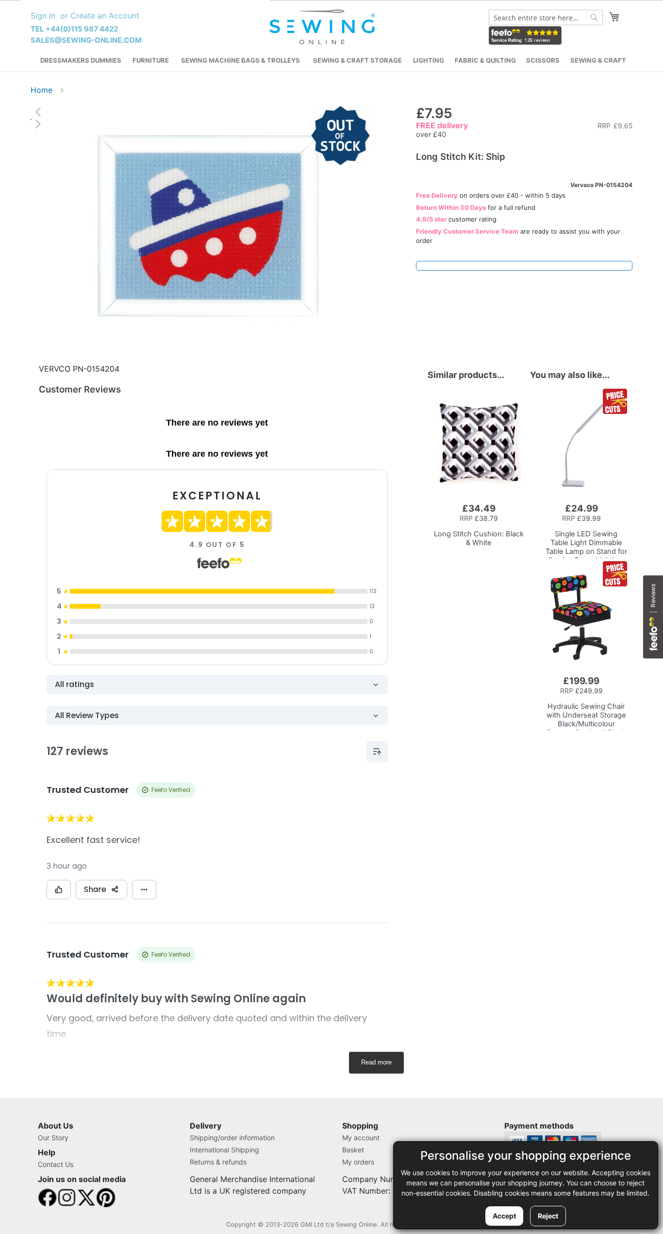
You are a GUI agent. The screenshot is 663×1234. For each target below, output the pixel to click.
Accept (504, 1216)
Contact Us (55, 1164)
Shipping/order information (232, 1137)
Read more (376, 1062)
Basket (353, 1150)
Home (41, 90)
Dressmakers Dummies (80, 60)
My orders (358, 1162)
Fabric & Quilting (485, 60)
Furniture (151, 60)
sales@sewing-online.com (86, 40)
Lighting (428, 60)
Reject (548, 1216)
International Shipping (224, 1150)
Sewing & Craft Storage (357, 60)
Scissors (543, 60)
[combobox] (546, 17)
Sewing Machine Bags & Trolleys (240, 60)
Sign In (43, 15)
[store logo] (323, 27)
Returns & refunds (218, 1162)
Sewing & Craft (598, 60)
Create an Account (104, 15)
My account (361, 1137)
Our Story (53, 1137)
